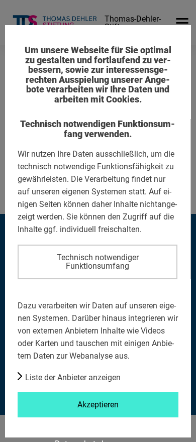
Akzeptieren (98, 404)
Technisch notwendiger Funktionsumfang (98, 261)
